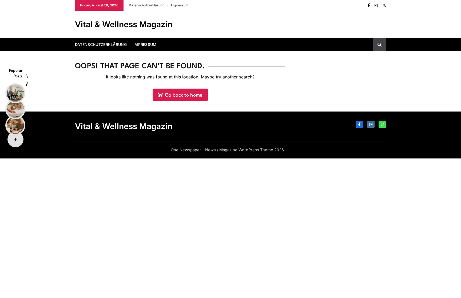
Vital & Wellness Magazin (123, 24)
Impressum (180, 5)
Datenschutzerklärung (146, 5)
